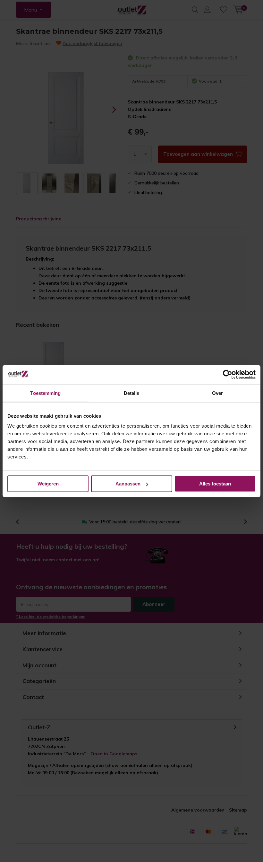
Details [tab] (132, 392)
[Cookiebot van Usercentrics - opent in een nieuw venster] (227, 374)
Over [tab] (217, 392)
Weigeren (48, 483)
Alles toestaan (215, 483)
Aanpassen (127, 483)
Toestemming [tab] (45, 392)
